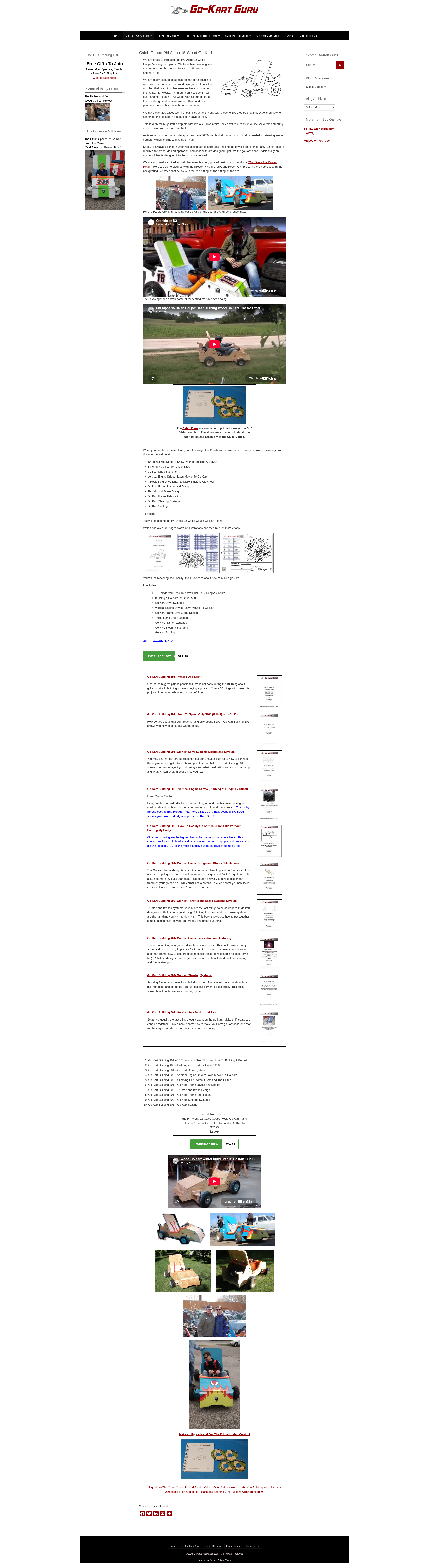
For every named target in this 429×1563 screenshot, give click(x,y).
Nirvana (213, 1560)
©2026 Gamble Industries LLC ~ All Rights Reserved (214, 1553)
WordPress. (225, 1560)
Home (172, 1546)
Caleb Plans (190, 428)
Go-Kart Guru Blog (190, 1546)
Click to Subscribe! (105, 77)
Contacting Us (253, 1546)
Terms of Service (212, 1546)
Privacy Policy (233, 1546)
